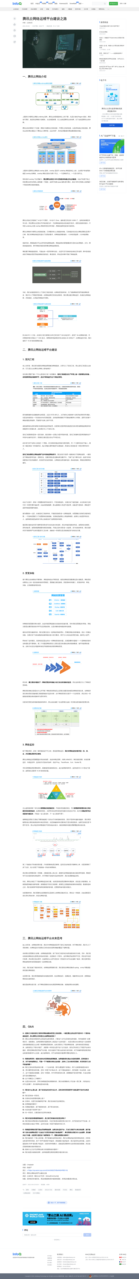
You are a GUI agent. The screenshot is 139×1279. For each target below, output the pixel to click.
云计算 (108, 49)
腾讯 (71, 1190)
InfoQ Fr (124, 1262)
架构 (27, 1190)
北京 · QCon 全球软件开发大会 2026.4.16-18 (96, 1257)
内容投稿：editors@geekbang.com (66, 1257)
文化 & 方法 (48, 1190)
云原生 (40, 1190)
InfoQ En (124, 1257)
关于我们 (49, 1256)
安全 (102, 55)
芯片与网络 (36, 1193)
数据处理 (78, 1190)
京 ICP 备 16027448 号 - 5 (81, 1276)
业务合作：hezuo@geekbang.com (66, 1259)
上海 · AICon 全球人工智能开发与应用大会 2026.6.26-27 (99, 1259)
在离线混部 (27, 1193)
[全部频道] (108, 9)
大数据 (33, 1190)
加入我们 (49, 1262)
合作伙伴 (49, 1260)
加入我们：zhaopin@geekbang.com (66, 1264)
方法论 (65, 1190)
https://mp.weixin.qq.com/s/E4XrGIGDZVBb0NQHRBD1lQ (48, 1170)
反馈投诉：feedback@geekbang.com (66, 1262)
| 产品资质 (111, 1276)
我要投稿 (49, 1258)
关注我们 (49, 1265)
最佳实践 (57, 1190)
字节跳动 (103, 49)
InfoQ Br (124, 1264)
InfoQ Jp (124, 1259)
